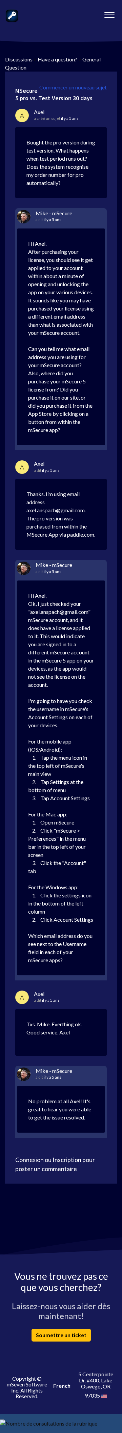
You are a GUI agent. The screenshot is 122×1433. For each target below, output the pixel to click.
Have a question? (57, 59)
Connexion (29, 1159)
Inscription (67, 1159)
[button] (109, 13)
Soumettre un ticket (61, 1335)
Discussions (19, 59)
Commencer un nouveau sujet (73, 87)
